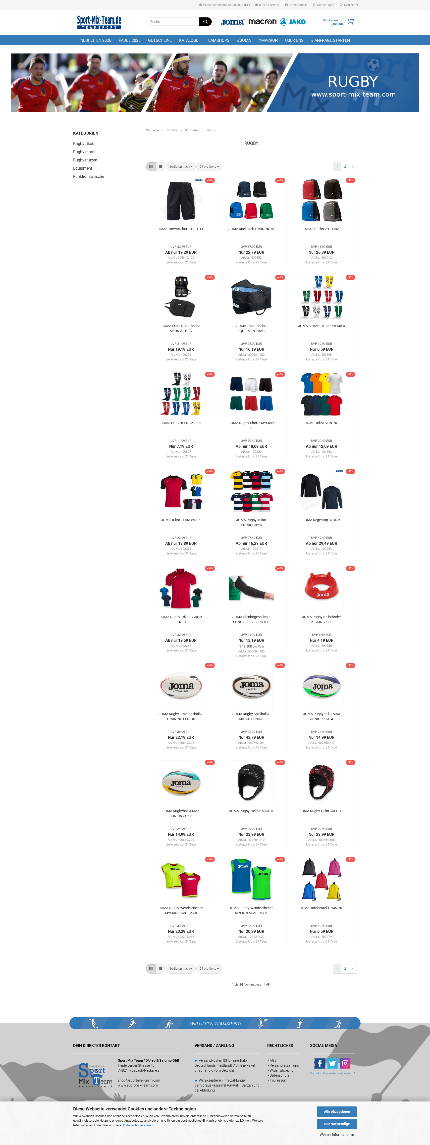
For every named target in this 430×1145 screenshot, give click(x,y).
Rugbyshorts (84, 151)
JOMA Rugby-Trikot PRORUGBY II (251, 522)
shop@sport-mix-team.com (139, 1080)
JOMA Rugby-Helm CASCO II (251, 811)
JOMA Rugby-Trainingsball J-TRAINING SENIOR (181, 716)
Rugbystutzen (85, 160)
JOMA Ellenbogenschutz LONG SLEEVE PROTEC (251, 619)
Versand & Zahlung (284, 1065)
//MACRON (268, 40)
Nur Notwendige (337, 1124)
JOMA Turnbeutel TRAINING (321, 908)
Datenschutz (279, 1075)
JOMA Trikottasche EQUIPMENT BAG (251, 328)
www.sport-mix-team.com (138, 1085)
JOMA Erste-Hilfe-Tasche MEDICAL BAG (181, 328)
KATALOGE (188, 40)
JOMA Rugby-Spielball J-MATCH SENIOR (251, 716)
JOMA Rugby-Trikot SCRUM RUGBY (181, 619)
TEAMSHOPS (217, 40)
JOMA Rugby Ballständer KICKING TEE (321, 619)
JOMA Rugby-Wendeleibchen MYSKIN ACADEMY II (181, 910)
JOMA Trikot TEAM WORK (181, 520)
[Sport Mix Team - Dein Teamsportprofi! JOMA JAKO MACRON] (99, 22)
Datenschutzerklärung (138, 1125)
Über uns (294, 40)
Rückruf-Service (268, 5)
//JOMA (244, 40)
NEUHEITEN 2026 (95, 40)
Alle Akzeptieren (337, 1112)
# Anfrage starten (330, 40)
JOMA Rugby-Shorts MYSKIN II (251, 425)
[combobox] (181, 167)
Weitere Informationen (337, 1135)
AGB (273, 1060)
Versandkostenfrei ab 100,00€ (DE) (226, 5)
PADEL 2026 (130, 40)
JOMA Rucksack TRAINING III (251, 229)
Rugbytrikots (84, 143)
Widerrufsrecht (281, 1070)
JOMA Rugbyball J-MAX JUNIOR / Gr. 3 (181, 813)
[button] (151, 167)
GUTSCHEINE (160, 40)
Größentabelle (297, 5)
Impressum (278, 1080)
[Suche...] (205, 21)
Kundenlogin (325, 5)
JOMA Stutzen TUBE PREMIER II (321, 328)
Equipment (82, 168)
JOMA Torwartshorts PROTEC (181, 229)
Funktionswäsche (88, 176)
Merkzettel (350, 5)
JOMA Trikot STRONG (321, 423)
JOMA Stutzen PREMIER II (181, 423)
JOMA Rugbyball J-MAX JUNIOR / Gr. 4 (321, 716)
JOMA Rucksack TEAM (321, 229)
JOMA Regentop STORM (321, 520)
